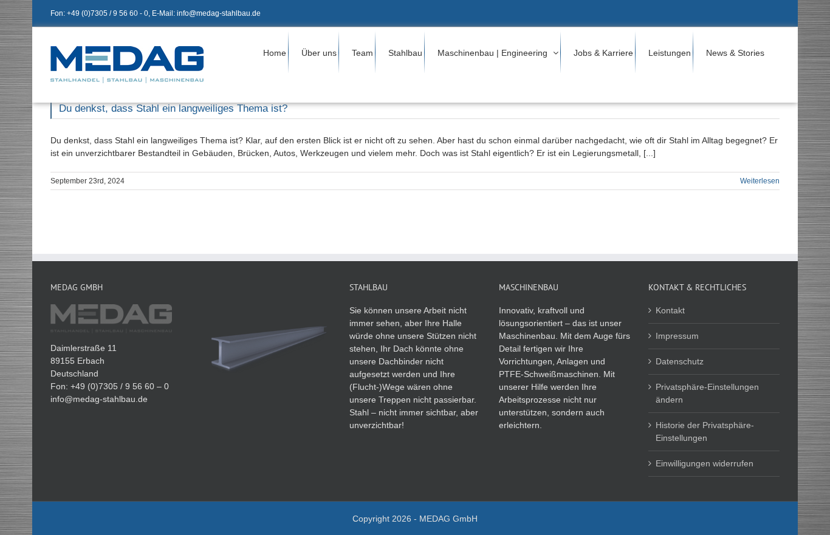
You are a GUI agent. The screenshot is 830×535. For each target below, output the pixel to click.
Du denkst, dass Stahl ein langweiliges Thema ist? (173, 108)
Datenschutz (680, 361)
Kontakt (670, 310)
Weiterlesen (760, 181)
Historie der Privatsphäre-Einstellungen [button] (705, 431)
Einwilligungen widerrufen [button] (704, 463)
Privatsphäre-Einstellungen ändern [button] (707, 393)
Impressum (677, 336)
